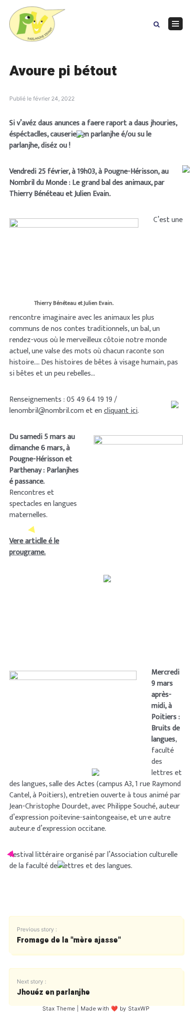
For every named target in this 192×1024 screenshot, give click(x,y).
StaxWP (139, 1008)
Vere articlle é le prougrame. (34, 547)
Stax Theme (58, 1008)
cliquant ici (120, 410)
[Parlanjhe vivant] (37, 24)
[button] (156, 23)
